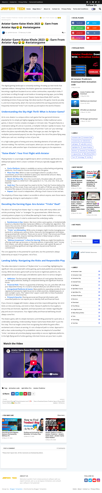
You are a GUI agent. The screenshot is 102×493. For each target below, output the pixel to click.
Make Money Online (89, 154)
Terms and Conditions (36, 2)
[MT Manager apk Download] (75, 121)
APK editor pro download (88, 110)
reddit (94, 28)
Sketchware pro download (88, 101)
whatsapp (79, 28)
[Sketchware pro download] (75, 103)
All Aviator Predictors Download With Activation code (83, 82)
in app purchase (76, 154)
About (80, 489)
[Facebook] (13, 393)
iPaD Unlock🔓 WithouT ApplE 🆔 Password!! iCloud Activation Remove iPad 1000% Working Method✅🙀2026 (93, 207)
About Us (5, 2)
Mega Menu (37, 9)
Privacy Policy (23, 2)
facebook (79, 23)
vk (94, 33)
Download (82, 150)
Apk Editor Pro (26, 388)
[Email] (29, 393)
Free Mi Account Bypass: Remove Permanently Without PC (10, 434)
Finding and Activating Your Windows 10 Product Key (33, 433)
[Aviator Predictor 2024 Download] (75, 94)
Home (28, 9)
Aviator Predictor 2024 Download (87, 93)
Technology (81, 157)
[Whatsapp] (21, 393)
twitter (94, 23)
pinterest (79, 33)
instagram (79, 38)
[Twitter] (17, 393)
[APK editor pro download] (75, 112)
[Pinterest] (25, 393)
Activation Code (87, 137)
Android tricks (86, 141)
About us (47, 9)
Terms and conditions (80, 9)
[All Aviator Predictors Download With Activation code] (85, 64)
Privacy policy (66, 9)
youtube (94, 38)
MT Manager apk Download (88, 119)
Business (74, 150)
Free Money (91, 150)
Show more (60, 415)
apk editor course (86, 144)
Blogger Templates (16, 489)
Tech (73, 157)
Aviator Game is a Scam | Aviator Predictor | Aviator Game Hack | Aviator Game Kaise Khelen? (55, 435)
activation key (76, 141)
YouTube (89, 157)
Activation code (14, 388)
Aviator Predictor (12, 18)
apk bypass (75, 144)
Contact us (13, 2)
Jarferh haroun (85, 252)
